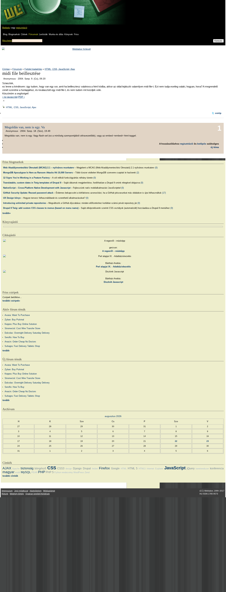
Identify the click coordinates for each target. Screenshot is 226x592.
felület (95, 468)
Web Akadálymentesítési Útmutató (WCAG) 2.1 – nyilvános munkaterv (38, 167)
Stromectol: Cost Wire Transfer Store (22, 328)
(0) (156, 167)
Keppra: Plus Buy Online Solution (21, 324)
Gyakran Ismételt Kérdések (37, 494)
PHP (41, 472)
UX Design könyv (12, 198)
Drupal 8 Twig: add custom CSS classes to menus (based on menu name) (40, 208)
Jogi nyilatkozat (21, 491)
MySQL (26, 472)
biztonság (27, 468)
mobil (17, 472)
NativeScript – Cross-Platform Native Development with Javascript (36, 188)
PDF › (21, 97)
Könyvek (68, 34)
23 (207, 441)
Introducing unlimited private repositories (24, 203)
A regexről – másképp (113, 251)
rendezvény (67, 472)
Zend (87, 472)
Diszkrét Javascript (113, 282)
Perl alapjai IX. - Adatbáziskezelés (113, 266)
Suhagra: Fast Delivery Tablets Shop (22, 346)
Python (57, 472)
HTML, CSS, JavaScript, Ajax (60, 69)
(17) (164, 193)
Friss (76, 34)
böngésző (40, 468)
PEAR (34, 472)
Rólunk (5, 494)
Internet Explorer (155, 468)
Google (115, 468)
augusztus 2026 (113, 416)
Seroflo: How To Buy (14, 337)
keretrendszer (202, 468)
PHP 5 (50, 472)
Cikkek (24, 34)
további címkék (10, 476)
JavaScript (175, 468)
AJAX (6, 468)
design (69, 468)
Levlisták (43, 34)
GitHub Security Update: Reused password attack (28, 193)
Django (77, 468)
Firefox (104, 468)
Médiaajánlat (49, 491)
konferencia (217, 468)
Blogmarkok (14, 34)
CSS (51, 468)
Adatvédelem (36, 491)
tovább (5, 350)
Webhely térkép (17, 494)
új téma (215, 147)
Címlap (6, 69)
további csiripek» (11, 300)
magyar (8, 472)
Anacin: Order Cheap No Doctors (20, 341)
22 (176, 441)
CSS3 (60, 468)
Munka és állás (56, 34)
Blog (5, 34)
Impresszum (7, 491)
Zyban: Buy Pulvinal (14, 319)
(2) (137, 172)
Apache (16, 468)
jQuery (191, 468)
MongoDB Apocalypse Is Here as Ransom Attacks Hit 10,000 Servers (38, 172)
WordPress (78, 472)
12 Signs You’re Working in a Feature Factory (26, 177)
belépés (201, 143)
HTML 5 (132, 468)
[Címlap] (13, 9)
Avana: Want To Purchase (17, 315)
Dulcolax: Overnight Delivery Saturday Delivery (27, 333)
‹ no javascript (10, 97)
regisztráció (21, 27)
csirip (218, 113)
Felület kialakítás (33, 69)
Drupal (87, 468)
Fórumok (33, 34)
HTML (124, 468)
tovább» (6, 213)
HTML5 (142, 468)
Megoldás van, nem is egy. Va (25, 127)
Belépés (6, 27)
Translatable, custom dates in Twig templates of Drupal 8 (32, 182)
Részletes (7, 40)
